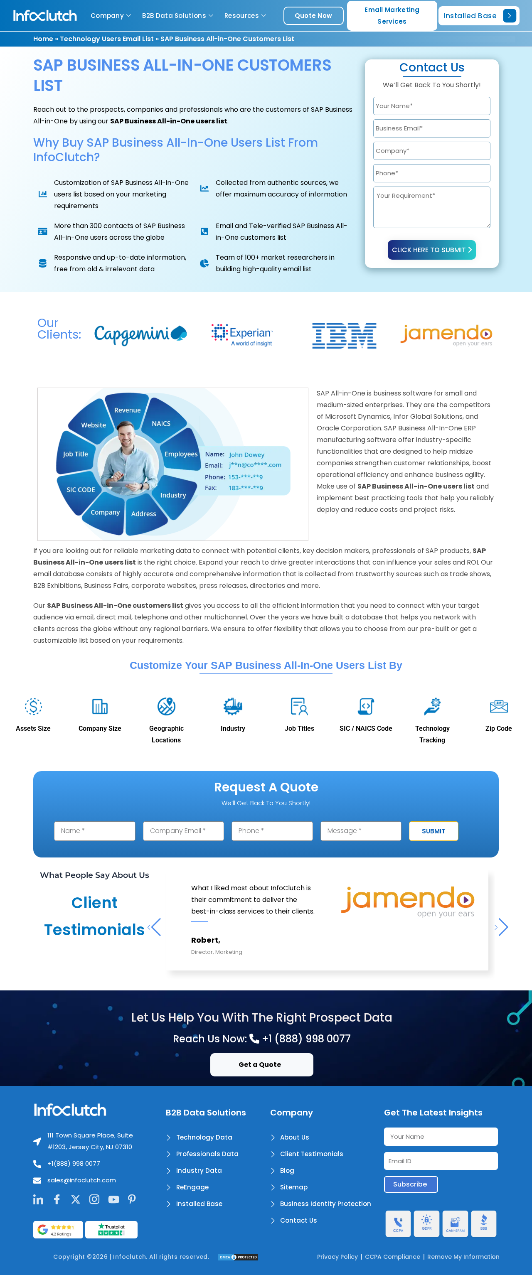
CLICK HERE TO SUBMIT (430, 250)
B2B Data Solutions (174, 15)
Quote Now (313, 15)
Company (107, 15)
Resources (241, 15)
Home (43, 39)
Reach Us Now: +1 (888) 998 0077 (262, 1039)
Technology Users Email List (107, 39)
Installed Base (470, 16)
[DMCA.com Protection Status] (238, 1256)
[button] (153, 927)
